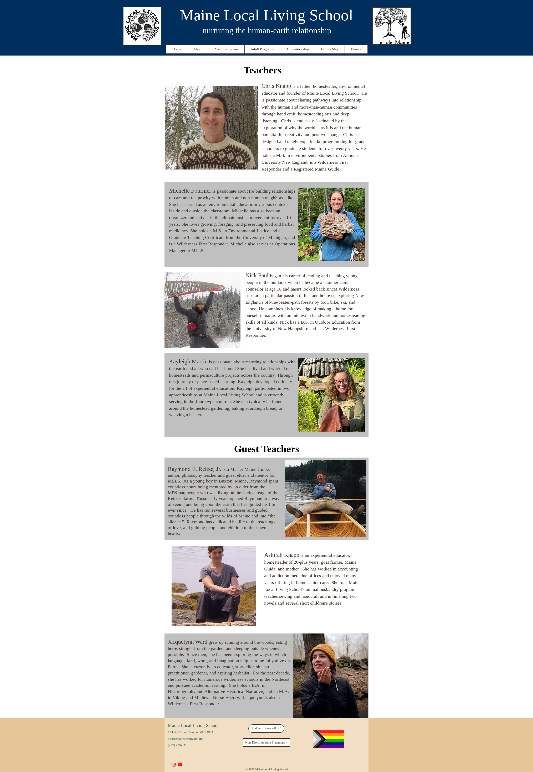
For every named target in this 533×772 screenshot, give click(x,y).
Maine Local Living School (193, 725)
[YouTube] (180, 765)
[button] (198, 49)
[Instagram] (174, 765)
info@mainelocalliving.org (185, 738)
